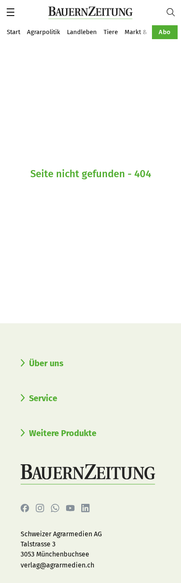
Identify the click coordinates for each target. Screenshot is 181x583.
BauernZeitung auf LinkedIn (85, 508)
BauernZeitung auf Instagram (40, 508)
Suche (174, 12)
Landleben (82, 32)
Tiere (111, 32)
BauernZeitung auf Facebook (25, 508)
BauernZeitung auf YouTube (70, 508)
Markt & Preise (146, 32)
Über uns (46, 363)
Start (13, 32)
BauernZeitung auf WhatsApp (55, 508)
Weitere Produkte (62, 433)
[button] (10, 12)
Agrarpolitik (43, 32)
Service (43, 398)
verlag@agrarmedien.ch (57, 565)
